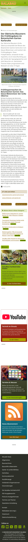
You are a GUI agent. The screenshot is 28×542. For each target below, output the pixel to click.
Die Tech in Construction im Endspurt (12, 227)
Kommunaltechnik (8, 476)
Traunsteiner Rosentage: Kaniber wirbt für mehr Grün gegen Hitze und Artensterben (13, 222)
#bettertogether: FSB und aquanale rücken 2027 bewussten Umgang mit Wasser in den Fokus (12, 233)
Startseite (3, 8)
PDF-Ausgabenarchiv (8, 493)
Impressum (5, 514)
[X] (11, 526)
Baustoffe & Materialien (9, 466)
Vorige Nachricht (7, 24)
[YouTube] (7, 526)
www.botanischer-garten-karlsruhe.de (13, 195)
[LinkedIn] (16, 526)
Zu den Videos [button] (14, 339)
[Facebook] (3, 526)
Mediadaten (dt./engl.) (9, 511)
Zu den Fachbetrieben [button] (14, 283)
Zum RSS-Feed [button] (14, 437)
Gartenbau (5, 473)
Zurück (5, 247)
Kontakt (4, 507)
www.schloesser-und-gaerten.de (11, 198)
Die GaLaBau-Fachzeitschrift (11, 490)
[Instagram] (20, 526)
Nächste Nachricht (20, 24)
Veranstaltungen (7, 486)
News (9, 8)
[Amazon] (24, 526)
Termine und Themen (9, 500)
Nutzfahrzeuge (6, 479)
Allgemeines (6, 460)
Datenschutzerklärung (9, 517)
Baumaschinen (6, 463)
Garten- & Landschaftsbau (10, 470)
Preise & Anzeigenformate (10, 497)
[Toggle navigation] (25, 2)
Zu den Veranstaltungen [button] (14, 397)
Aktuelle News (6, 457)
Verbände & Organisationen (11, 482)
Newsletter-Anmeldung (9, 503)
